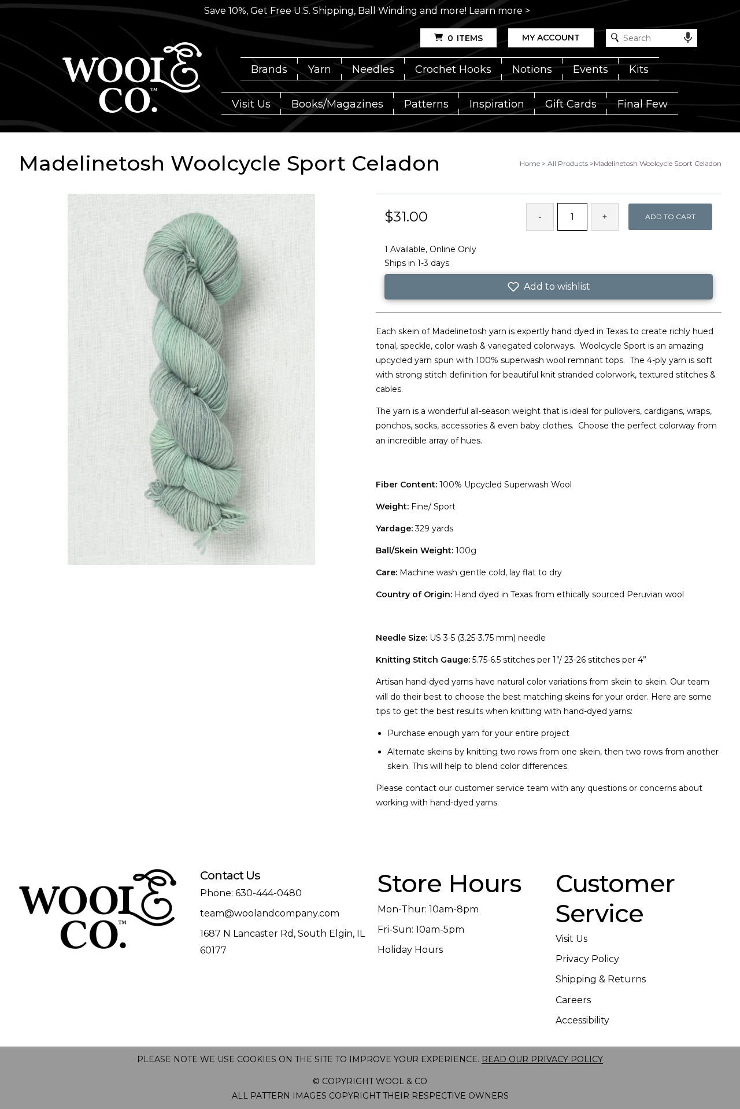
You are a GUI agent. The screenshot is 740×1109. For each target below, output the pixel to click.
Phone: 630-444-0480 (251, 893)
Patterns (426, 104)
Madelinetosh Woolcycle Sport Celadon (658, 163)
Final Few (642, 104)
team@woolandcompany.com (269, 913)
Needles (373, 69)
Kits (639, 69)
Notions (532, 69)
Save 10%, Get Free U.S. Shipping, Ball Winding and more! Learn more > (367, 10)
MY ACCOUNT (551, 37)
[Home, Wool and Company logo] (132, 79)
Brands (269, 69)
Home (530, 163)
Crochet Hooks (453, 69)
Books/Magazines (337, 104)
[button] (548, 287)
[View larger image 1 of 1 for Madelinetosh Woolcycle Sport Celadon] (191, 380)
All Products (567, 163)
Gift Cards (571, 104)
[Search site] (614, 38)
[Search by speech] (688, 37)
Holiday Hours (410, 949)
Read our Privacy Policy (542, 1059)
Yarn (319, 69)
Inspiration (496, 104)
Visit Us (251, 104)
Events (590, 69)
